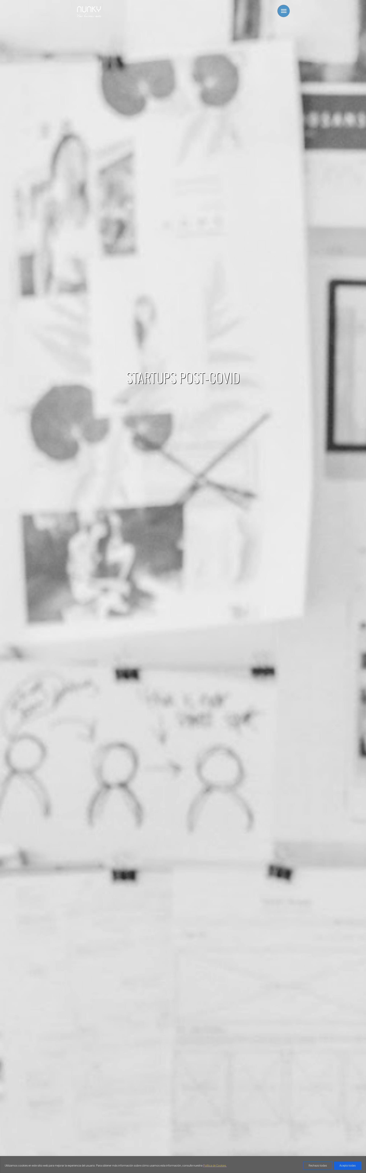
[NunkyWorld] (89, 16)
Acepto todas (348, 1165)
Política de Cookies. (215, 1165)
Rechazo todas (318, 1165)
